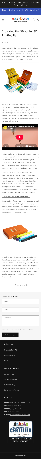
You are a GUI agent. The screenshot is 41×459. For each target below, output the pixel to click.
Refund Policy (9, 385)
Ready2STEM (22, 455)
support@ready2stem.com (20, 414)
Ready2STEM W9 (10, 350)
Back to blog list (22, 285)
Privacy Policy (9, 374)
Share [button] (6, 43)
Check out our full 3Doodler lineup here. (16, 197)
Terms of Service (10, 379)
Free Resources (10, 355)
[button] (2, 19)
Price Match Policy (11, 390)
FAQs (6, 360)
